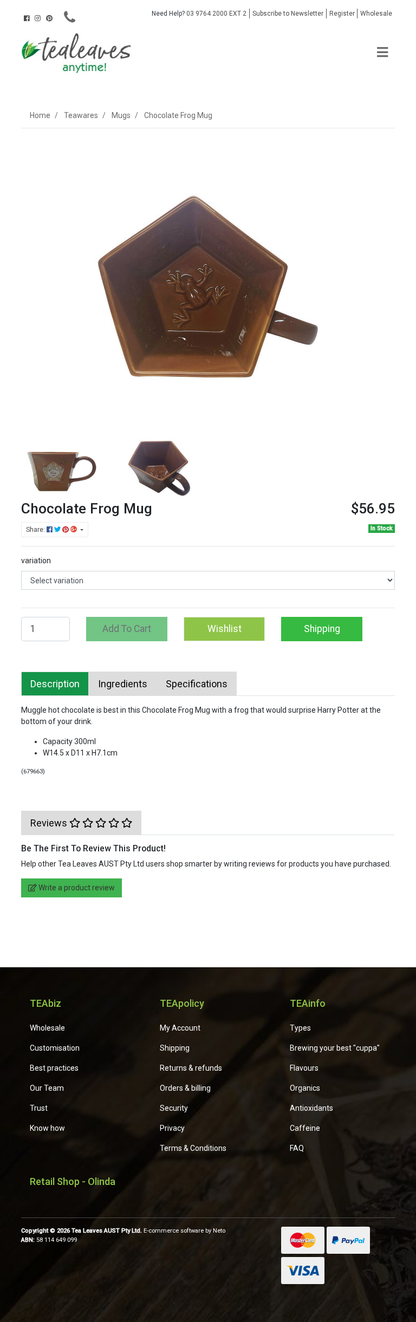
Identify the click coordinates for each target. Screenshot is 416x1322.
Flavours (304, 1068)
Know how (47, 1128)
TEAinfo (308, 1003)
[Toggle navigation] (382, 53)
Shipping (322, 628)
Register (342, 13)
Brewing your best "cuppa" (335, 1048)
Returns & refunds (191, 1068)
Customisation (55, 1048)
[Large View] (61, 459)
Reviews (49, 823)
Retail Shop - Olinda (72, 1181)
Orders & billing (185, 1088)
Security (174, 1108)
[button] (224, 629)
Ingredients (122, 683)
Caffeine (305, 1128)
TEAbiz (45, 1003)
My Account (180, 1028)
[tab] (55, 684)
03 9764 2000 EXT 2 (199, 13)
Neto (219, 1230)
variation (36, 560)
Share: (36, 529)
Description (55, 683)
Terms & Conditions (193, 1148)
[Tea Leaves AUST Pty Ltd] (78, 52)
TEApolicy (182, 1003)
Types (300, 1028)
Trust (39, 1108)
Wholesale (376, 13)
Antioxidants (311, 1108)
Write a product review (76, 887)
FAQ (297, 1148)
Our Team (47, 1088)
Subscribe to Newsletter (287, 13)
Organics (305, 1088)
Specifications (196, 683)
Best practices (54, 1068)
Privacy (172, 1128)
